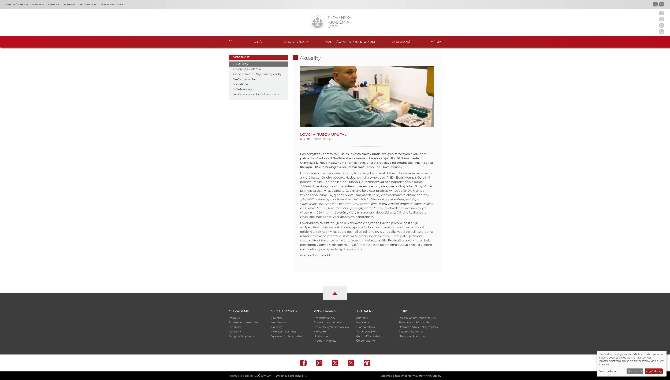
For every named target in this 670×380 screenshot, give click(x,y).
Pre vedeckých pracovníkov (331, 327)
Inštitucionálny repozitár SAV (417, 318)
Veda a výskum (297, 42)
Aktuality (242, 64)
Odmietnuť (635, 371)
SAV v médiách (243, 79)
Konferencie (279, 322)
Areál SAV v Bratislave (370, 336)
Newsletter (241, 84)
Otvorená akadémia (247, 69)
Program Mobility (325, 340)
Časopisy (277, 327)
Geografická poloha (241, 336)
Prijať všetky (654, 371)
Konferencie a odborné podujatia (256, 94)
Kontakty (38, 4)
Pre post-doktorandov (328, 322)
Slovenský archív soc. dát (414, 322)
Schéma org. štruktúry (243, 322)
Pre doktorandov (324, 318)
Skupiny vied (88, 4)
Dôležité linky (242, 89)
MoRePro (320, 331)
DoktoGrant (321, 336)
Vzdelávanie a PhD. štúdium (350, 42)
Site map (386, 375)
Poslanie (234, 318)
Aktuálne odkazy (112, 4)
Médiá (436, 42)
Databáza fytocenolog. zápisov (418, 327)
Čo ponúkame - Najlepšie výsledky (257, 74)
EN (661, 4)
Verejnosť (401, 42)
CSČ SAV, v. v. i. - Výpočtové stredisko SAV (281, 375)
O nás (258, 42)
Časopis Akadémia (411, 331)
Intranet (54, 4)
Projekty (276, 318)
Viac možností (608, 371)
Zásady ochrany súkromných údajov (417, 375)
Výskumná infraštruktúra (287, 336)
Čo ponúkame (365, 340)
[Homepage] (318, 22)
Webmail (70, 4)
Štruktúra (235, 327)
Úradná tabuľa (17, 4)
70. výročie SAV (366, 331)
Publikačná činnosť (283, 331)
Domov (236, 41)
